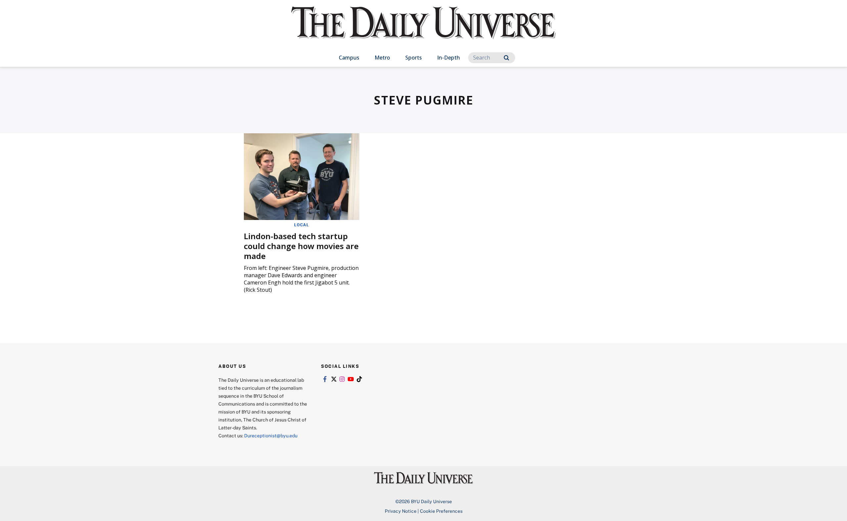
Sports (413, 57)
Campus (349, 57)
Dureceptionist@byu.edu (270, 435)
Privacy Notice (401, 511)
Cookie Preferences (441, 511)
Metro (382, 57)
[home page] (423, 30)
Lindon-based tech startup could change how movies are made (301, 246)
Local (301, 224)
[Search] (506, 58)
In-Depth (448, 57)
